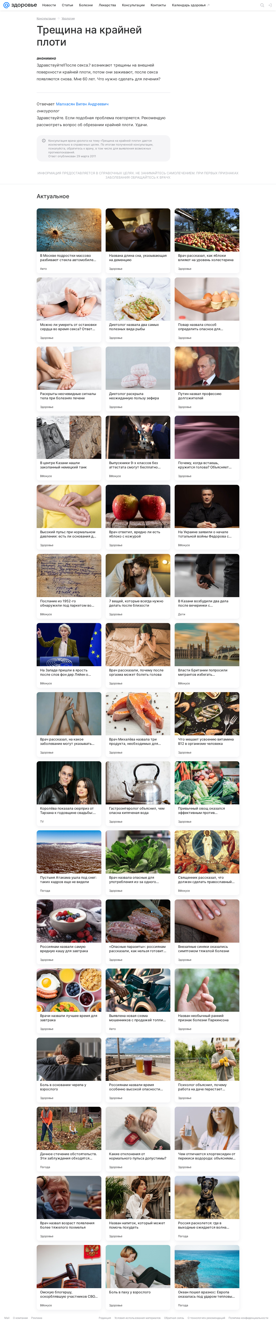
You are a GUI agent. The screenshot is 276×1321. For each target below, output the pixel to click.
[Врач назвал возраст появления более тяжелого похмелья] (69, 1208)
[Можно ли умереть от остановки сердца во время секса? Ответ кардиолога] (69, 310)
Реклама (36, 1317)
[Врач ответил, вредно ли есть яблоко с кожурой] (138, 517)
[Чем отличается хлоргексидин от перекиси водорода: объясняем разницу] (207, 1139)
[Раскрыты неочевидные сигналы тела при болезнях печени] (69, 379)
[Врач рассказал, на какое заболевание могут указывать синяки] (69, 724)
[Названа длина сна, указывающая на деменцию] (138, 240)
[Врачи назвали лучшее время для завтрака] (69, 1001)
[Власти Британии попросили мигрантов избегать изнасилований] (207, 655)
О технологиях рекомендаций (206, 1317)
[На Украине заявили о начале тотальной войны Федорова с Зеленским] (207, 517)
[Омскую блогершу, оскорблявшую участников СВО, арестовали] (69, 1277)
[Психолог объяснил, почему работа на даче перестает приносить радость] (207, 1070)
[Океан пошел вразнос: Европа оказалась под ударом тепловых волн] (207, 1277)
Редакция (105, 1317)
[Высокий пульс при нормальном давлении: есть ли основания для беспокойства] (69, 517)
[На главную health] (23, 5)
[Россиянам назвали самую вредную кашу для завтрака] (69, 931)
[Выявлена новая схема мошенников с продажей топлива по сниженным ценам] (138, 1001)
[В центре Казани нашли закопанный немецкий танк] (69, 448)
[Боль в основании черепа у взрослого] (69, 1070)
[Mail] (6, 5)
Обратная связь (174, 1317)
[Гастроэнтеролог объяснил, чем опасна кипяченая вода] (138, 793)
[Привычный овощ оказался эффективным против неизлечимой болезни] (207, 793)
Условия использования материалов (137, 1317)
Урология (68, 18)
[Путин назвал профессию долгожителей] (207, 379)
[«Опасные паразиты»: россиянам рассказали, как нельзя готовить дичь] (138, 931)
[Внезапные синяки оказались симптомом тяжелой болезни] (207, 931)
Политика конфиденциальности (248, 1317)
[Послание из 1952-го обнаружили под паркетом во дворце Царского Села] (69, 586)
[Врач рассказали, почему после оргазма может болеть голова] (138, 655)
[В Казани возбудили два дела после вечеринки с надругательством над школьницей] (207, 586)
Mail (6, 1317)
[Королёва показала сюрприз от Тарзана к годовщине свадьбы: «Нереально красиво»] (69, 793)
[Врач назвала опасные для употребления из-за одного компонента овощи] (138, 862)
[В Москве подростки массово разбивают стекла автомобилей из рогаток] (69, 240)
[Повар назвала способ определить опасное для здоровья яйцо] (207, 310)
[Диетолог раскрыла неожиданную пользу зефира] (138, 379)
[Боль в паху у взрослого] (138, 1277)
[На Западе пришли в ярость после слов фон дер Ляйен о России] (69, 655)
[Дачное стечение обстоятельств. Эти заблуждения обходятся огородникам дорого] (69, 1139)
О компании (20, 1317)
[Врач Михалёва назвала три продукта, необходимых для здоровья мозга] (138, 724)
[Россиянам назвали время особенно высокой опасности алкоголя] (138, 1070)
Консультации (46, 18)
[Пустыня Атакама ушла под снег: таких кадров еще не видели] (69, 862)
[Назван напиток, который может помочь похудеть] (138, 1208)
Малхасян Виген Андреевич (82, 104)
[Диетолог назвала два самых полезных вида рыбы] (138, 310)
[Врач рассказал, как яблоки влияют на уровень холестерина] (207, 240)
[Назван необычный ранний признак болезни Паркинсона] (207, 1001)
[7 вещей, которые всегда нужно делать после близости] (138, 586)
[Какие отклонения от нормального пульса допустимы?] (138, 1139)
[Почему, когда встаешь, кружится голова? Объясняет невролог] (207, 448)
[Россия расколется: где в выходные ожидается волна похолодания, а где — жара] (207, 1208)
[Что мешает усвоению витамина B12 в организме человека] (207, 724)
